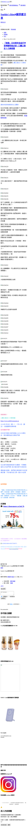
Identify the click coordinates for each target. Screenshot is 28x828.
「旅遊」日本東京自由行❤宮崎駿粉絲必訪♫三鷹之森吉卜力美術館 (15, 45)
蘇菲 (2, 568)
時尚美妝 (13, 29)
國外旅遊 (12, 581)
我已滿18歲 (3, 824)
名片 (5, 36)
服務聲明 (17, 804)
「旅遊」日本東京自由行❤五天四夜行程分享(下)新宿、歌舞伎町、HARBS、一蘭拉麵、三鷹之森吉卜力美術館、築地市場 (14, 495)
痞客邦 (9, 576)
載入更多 (3, 588)
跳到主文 (3, 22)
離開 (9, 824)
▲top (2, 585)
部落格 (5, 34)
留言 (13, 576)
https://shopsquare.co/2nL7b (13, 506)
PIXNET (7, 802)
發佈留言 (3, 598)
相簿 (5, 32)
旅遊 (11, 583)
